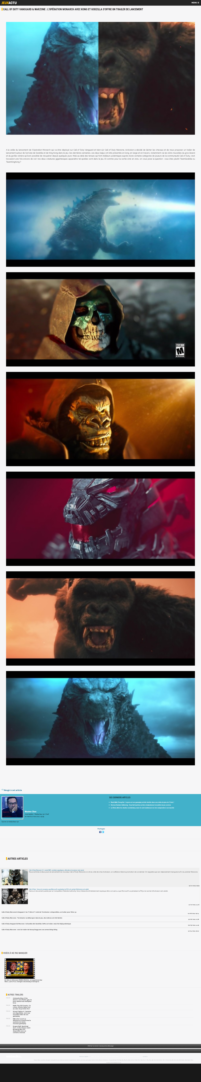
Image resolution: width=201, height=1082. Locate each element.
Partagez (101, 829)
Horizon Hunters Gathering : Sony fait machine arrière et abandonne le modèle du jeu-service (141, 805)
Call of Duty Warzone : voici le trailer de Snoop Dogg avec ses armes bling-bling (29, 929)
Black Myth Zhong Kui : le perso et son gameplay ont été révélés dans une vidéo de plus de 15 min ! (142, 802)
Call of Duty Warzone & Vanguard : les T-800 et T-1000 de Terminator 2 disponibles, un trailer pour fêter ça (39, 912)
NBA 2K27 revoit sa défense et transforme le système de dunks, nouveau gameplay (22, 1021)
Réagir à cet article (12, 790)
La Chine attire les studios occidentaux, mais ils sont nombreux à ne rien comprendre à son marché (142, 808)
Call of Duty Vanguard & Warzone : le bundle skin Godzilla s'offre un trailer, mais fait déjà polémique (36, 924)
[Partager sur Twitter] (102, 833)
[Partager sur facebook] (100, 833)
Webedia (119, 1062)
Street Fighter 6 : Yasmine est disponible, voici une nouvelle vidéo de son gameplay (22, 1014)
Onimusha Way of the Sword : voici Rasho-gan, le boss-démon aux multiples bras (22, 1000)
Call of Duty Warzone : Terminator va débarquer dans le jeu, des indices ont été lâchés (32, 918)
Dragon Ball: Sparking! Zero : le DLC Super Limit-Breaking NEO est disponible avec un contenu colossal (22, 1029)
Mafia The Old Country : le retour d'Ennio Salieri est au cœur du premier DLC (22, 1007)
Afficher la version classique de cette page (100, 1046)
